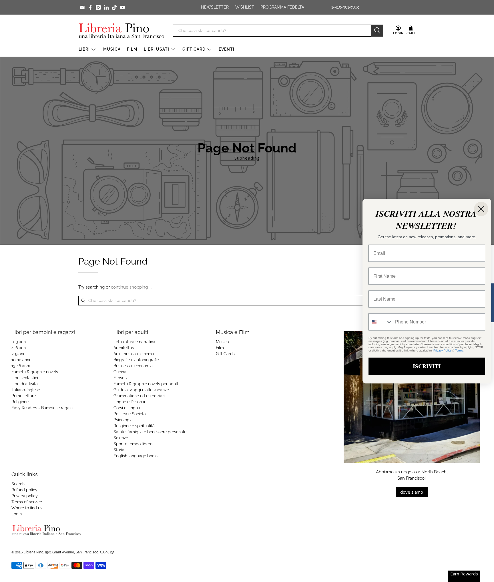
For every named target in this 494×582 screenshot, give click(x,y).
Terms (459, 350)
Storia (118, 450)
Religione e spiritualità (134, 426)
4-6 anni (19, 347)
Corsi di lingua (126, 408)
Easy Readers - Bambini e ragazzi (42, 408)
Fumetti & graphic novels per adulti (146, 384)
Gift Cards (225, 353)
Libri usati (156, 49)
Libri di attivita (24, 384)
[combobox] (380, 321)
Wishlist (244, 7)
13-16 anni (20, 365)
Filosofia (121, 378)
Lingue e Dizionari (129, 402)
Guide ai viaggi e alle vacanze (141, 390)
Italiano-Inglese (25, 390)
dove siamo (411, 492)
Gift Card (194, 49)
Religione (20, 402)
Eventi (226, 49)
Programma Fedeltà (282, 7)
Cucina (119, 372)
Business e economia (133, 365)
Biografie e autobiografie (136, 359)
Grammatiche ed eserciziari (139, 396)
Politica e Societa (129, 414)
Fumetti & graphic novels (34, 372)
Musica (112, 49)
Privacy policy (24, 496)
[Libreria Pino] (121, 30)
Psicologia (123, 420)
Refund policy (24, 490)
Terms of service (26, 502)
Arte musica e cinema (133, 353)
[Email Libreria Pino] (82, 7)
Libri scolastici (24, 378)
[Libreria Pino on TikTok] (114, 7)
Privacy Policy (442, 350)
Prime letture (23, 396)
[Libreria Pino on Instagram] (98, 7)
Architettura (124, 347)
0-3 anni (19, 341)
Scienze (120, 438)
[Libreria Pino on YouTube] (122, 7)
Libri (84, 49)
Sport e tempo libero (132, 444)
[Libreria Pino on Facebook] (90, 7)
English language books (135, 456)
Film (132, 49)
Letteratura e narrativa (134, 341)
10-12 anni (20, 359)
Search (18, 484)
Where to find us (26, 508)
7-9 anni (18, 353)
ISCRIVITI (427, 366)
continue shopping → (132, 287)
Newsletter (215, 7)
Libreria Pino (33, 552)
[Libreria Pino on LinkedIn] (106, 7)
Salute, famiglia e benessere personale (149, 432)
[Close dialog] (481, 209)
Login (16, 514)
